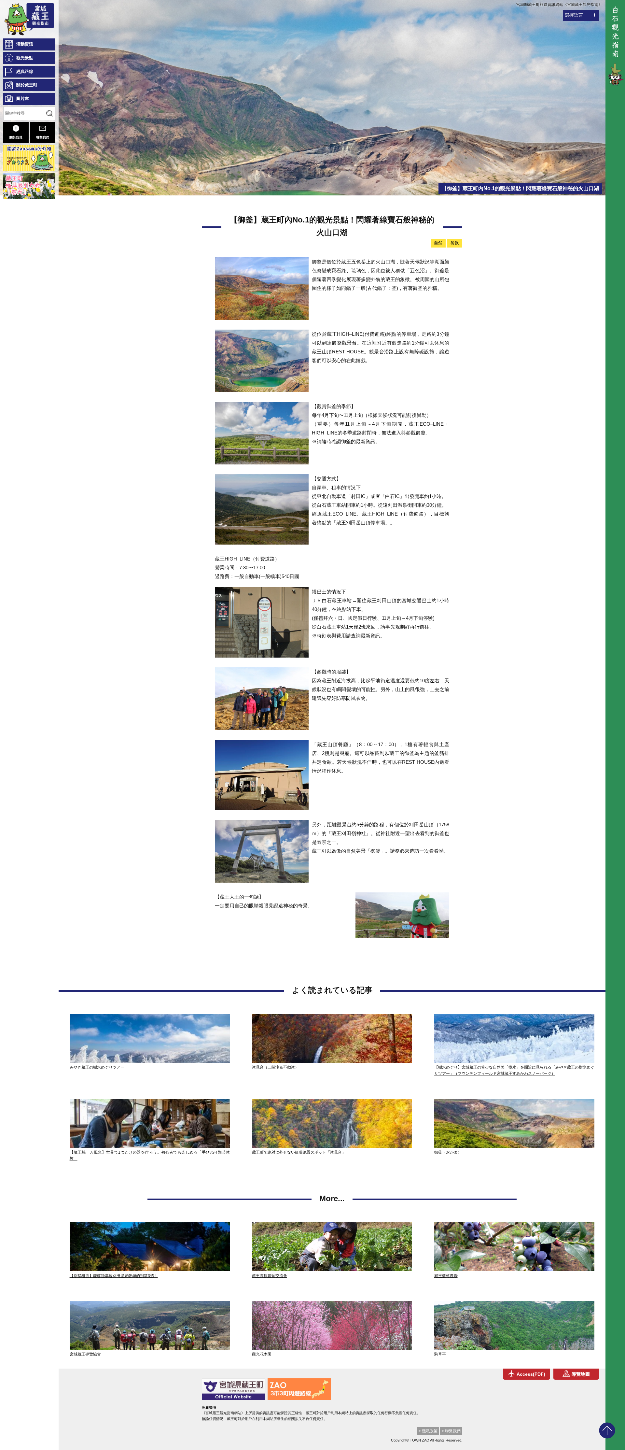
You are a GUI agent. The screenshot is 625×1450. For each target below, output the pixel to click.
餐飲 (455, 242)
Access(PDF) (531, 1374)
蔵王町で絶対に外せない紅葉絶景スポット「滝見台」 (299, 1152)
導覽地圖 (581, 1374)
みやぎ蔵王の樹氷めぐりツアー (97, 1067)
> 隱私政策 (428, 1431)
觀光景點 (24, 57)
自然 (438, 242)
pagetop (607, 1430)
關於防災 (15, 137)
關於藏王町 (26, 84)
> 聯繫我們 (451, 1431)
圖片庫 (22, 98)
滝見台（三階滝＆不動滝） (275, 1067)
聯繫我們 (42, 137)
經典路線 (24, 71)
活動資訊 (24, 44)
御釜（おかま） (448, 1152)
